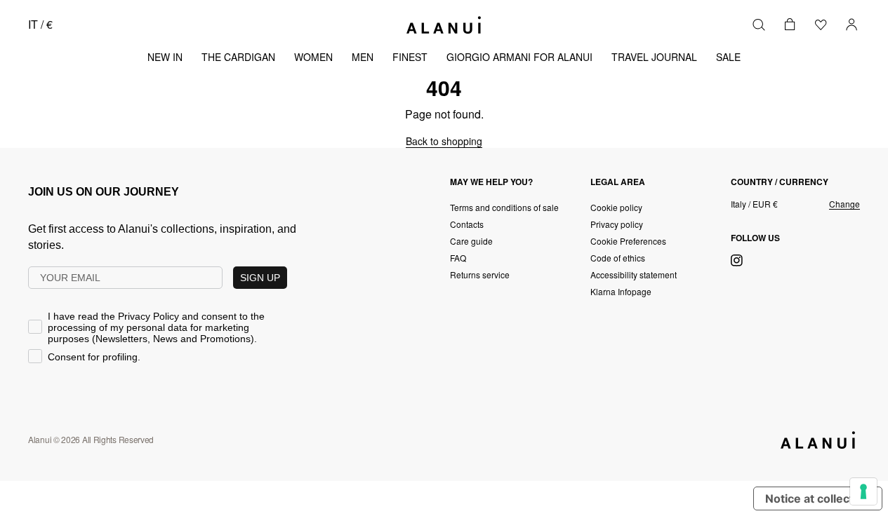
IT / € (40, 24)
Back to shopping (444, 141)
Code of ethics (617, 258)
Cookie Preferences (628, 241)
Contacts (467, 224)
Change (844, 204)
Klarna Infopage (620, 291)
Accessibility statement (633, 274)
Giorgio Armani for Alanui (519, 57)
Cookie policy (616, 207)
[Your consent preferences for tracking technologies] (863, 491)
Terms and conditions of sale (504, 207)
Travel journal (654, 57)
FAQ (458, 258)
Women (313, 57)
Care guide (471, 241)
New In (165, 57)
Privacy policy (616, 224)
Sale (728, 57)
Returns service (480, 274)
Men (362, 57)
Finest (410, 57)
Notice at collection (817, 498)
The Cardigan (238, 57)
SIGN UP (260, 277)
